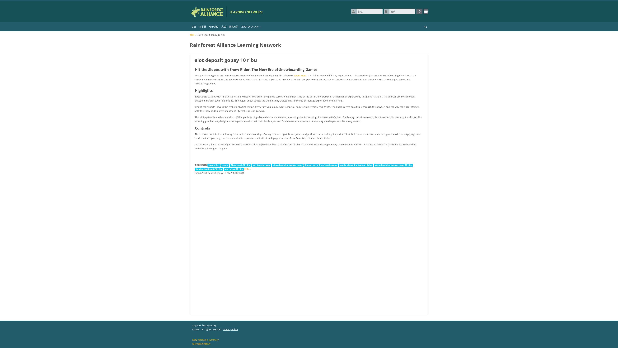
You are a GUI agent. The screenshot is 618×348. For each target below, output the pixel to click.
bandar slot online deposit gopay (321, 165)
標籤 (192, 35)
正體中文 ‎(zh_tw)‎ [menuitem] (249, 26)
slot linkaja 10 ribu (234, 169)
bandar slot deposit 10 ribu (209, 169)
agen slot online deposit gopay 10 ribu (393, 165)
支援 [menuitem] (223, 26)
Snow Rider (300, 75)
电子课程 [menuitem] (213, 26)
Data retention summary (205, 339)
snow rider (214, 165)
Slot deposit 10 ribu (240, 165)
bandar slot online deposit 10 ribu (356, 165)
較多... (247, 168)
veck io (225, 165)
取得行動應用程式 (201, 343)
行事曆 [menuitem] (202, 26)
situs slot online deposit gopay (287, 165)
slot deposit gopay (261, 165)
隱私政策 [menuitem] (233, 26)
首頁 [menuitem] (194, 26)
